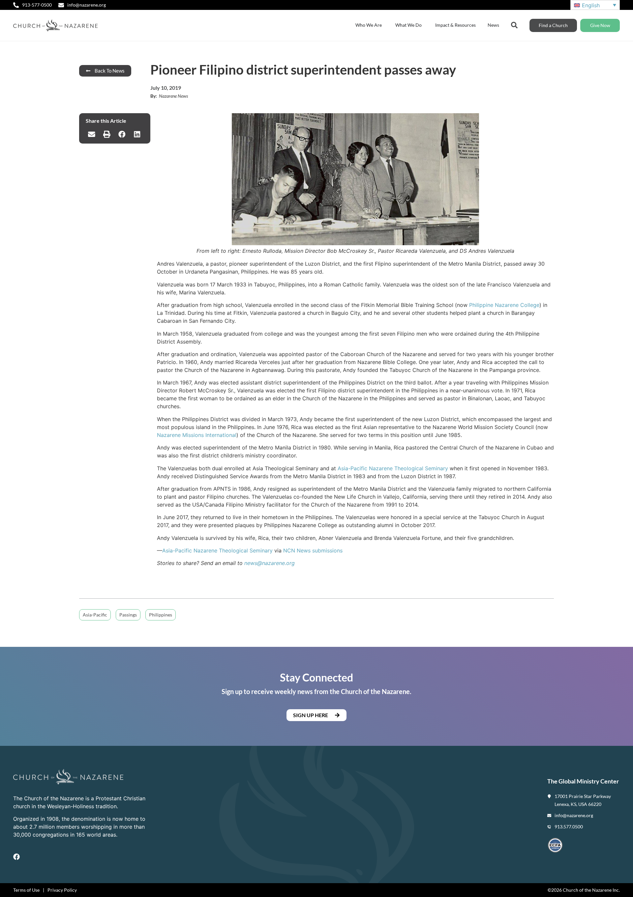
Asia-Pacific (95, 614)
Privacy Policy (62, 890)
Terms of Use (26, 890)
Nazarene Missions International (196, 435)
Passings (128, 614)
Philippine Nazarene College (504, 305)
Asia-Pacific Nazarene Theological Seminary (393, 468)
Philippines (160, 614)
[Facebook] (16, 856)
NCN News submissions (313, 550)
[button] (92, 134)
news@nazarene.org (269, 563)
